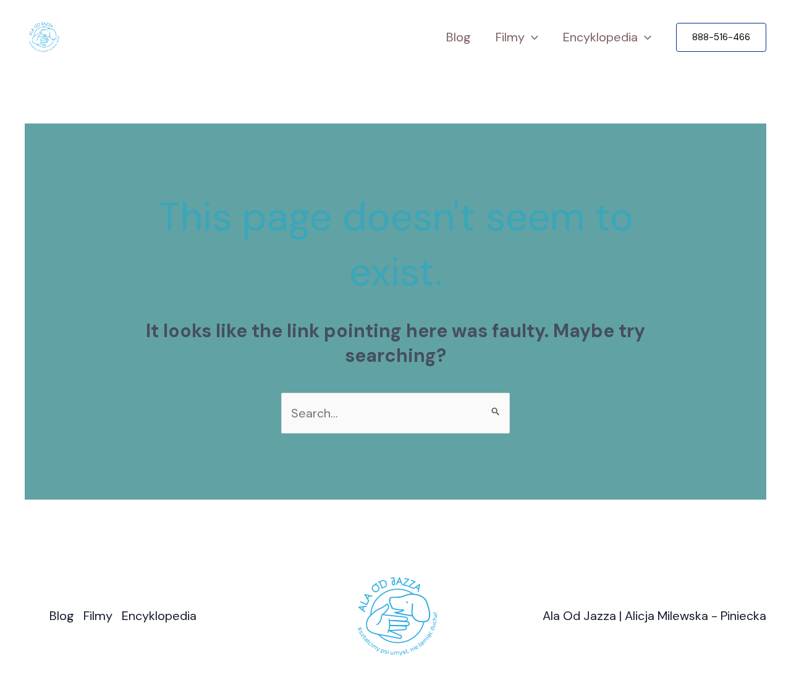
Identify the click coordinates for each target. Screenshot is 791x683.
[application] (531, 37)
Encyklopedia (600, 37)
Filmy (510, 37)
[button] (721, 37)
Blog (458, 37)
